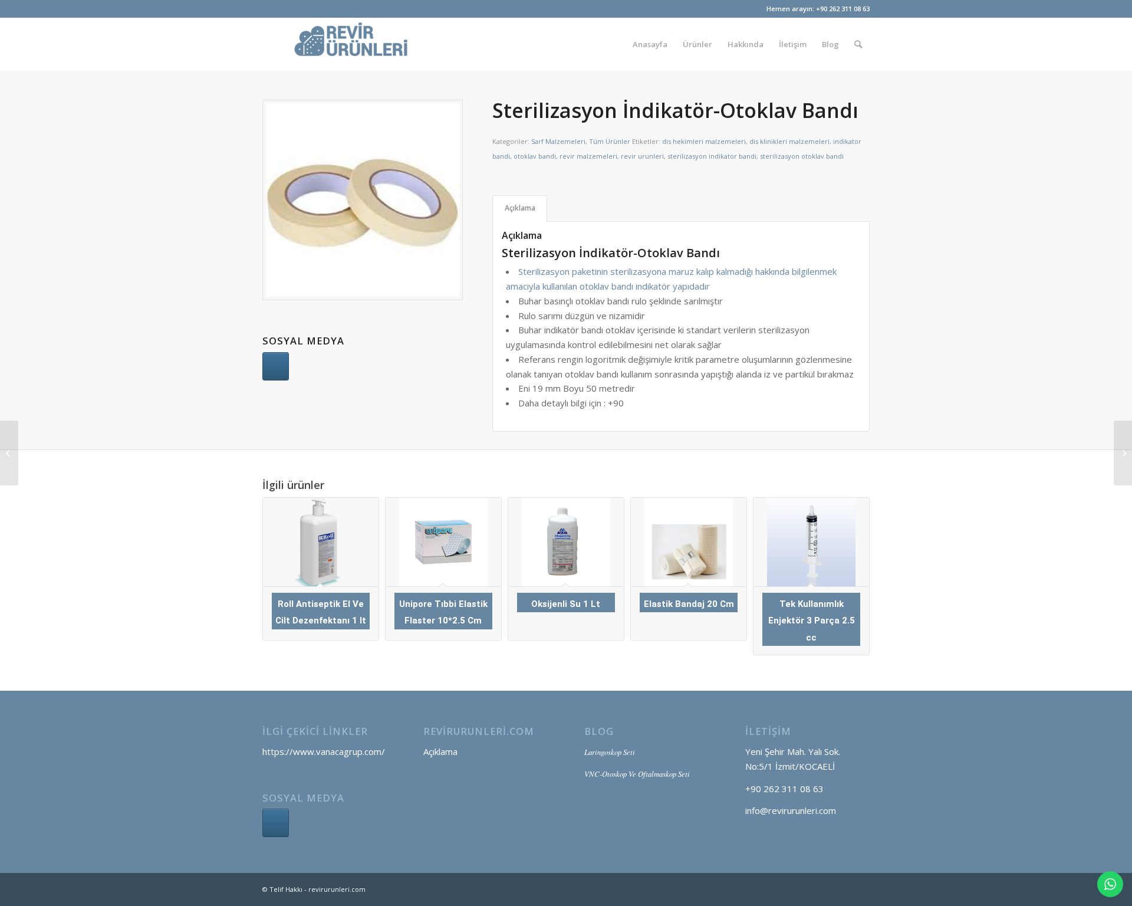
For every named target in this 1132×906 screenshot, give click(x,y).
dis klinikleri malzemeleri (789, 141)
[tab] (519, 208)
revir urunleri (642, 156)
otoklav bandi (535, 156)
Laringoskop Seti (609, 752)
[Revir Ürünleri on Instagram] (275, 823)
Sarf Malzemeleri (558, 141)
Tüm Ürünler (609, 141)
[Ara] (858, 44)
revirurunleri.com (337, 889)
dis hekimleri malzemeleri (704, 141)
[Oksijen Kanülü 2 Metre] (9, 453)
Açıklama (520, 208)
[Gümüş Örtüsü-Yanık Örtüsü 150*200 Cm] (1123, 453)
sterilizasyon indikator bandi (711, 156)
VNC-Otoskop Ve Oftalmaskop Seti (637, 774)
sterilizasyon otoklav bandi (802, 156)
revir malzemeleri (588, 156)
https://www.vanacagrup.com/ (323, 751)
